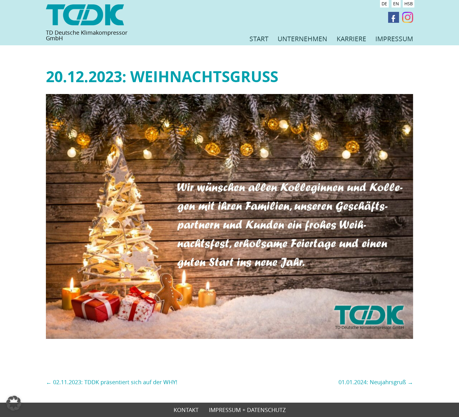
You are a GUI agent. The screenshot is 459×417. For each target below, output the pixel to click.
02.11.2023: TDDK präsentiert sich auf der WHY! (111, 382)
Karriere (351, 38)
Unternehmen (302, 38)
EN (396, 4)
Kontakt (186, 410)
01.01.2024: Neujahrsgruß (375, 382)
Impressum (394, 38)
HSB (408, 4)
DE (384, 4)
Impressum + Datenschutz (247, 410)
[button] (13, 403)
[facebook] (393, 17)
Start (259, 38)
